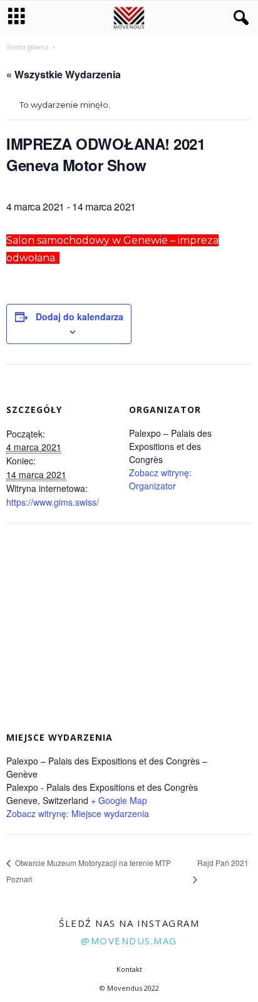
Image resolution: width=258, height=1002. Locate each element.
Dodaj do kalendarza (79, 316)
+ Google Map (119, 800)
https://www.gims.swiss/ (52, 502)
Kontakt (129, 969)
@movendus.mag (129, 940)
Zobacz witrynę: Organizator (160, 479)
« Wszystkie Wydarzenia (63, 74)
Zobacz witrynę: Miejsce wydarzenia (77, 813)
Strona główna (27, 47)
